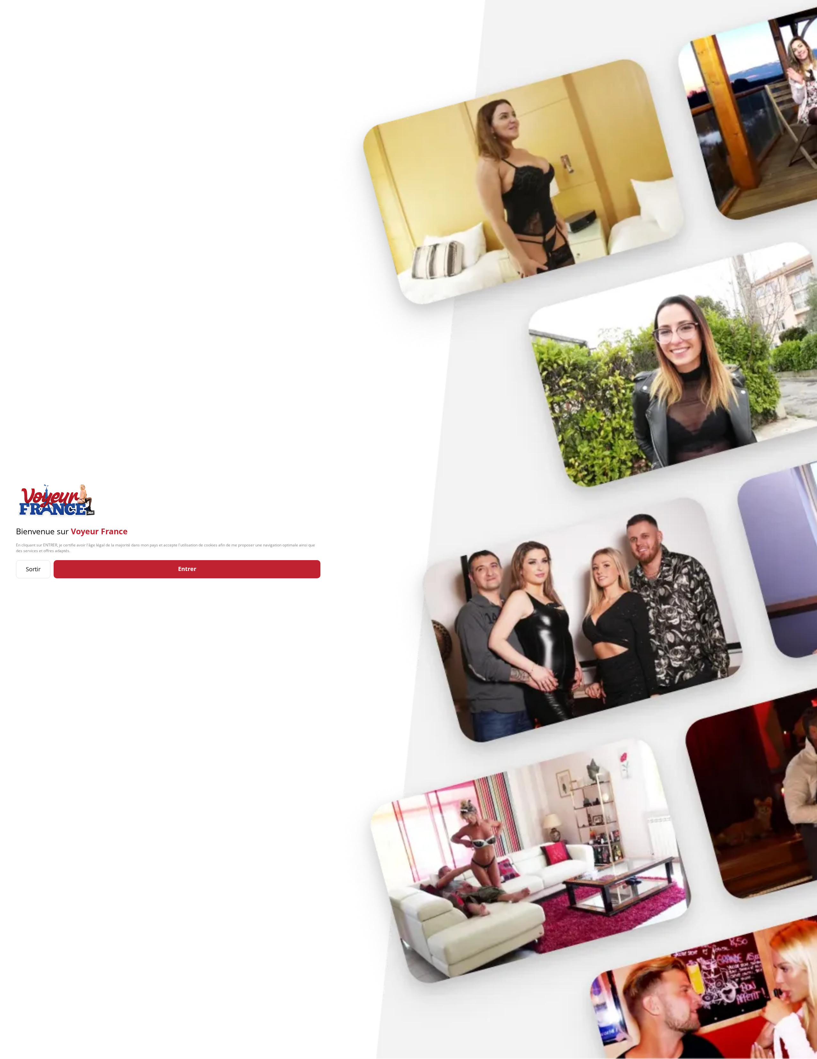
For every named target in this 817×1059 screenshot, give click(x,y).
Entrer (187, 569)
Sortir (33, 569)
